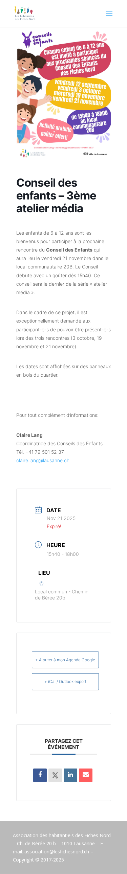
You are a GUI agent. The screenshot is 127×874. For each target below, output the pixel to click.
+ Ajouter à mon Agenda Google (65, 659)
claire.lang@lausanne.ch (42, 460)
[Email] (85, 775)
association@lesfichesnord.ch (56, 851)
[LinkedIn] (70, 775)
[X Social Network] (55, 775)
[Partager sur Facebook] (40, 775)
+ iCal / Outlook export (65, 681)
